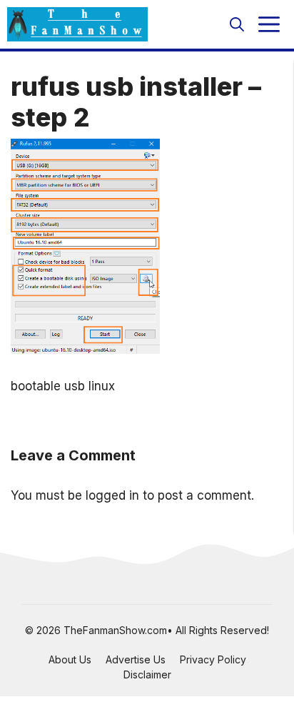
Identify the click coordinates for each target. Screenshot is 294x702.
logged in (112, 495)
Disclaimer (147, 674)
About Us (70, 659)
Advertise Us (136, 659)
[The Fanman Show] (77, 24)
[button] (237, 24)
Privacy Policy (213, 659)
